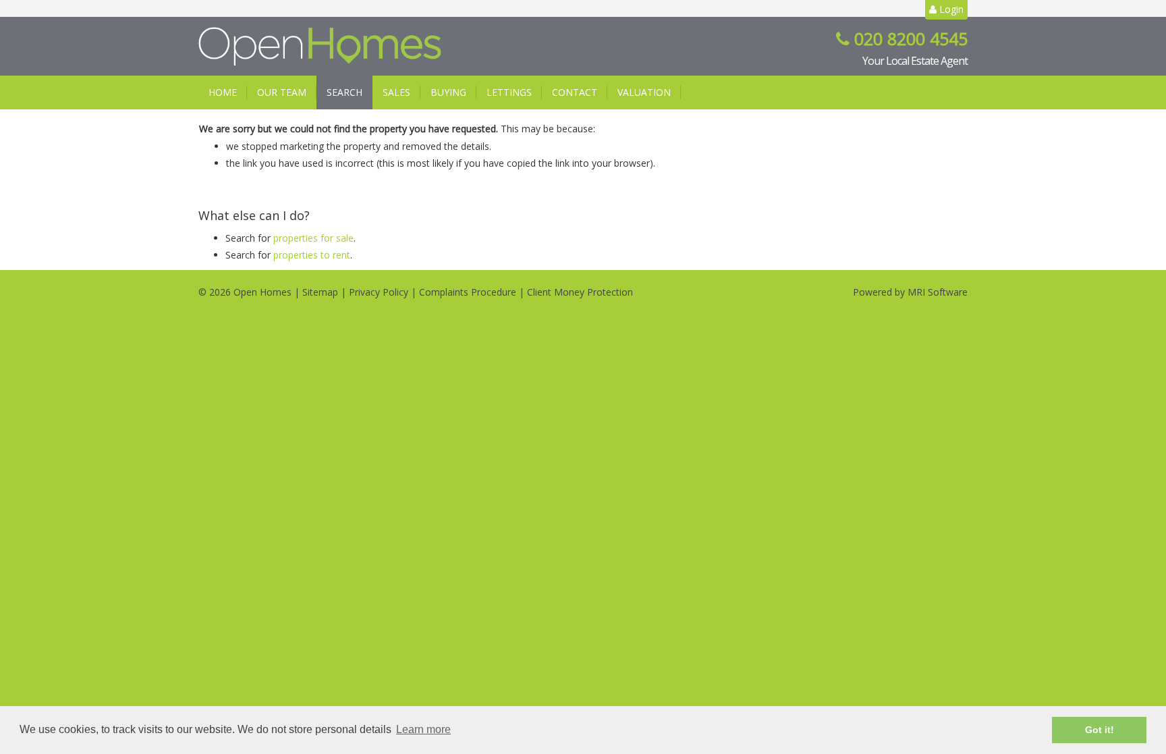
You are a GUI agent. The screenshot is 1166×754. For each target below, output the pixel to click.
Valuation (644, 92)
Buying (448, 92)
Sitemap (320, 292)
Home (223, 92)
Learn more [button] (423, 729)
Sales (396, 92)
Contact (574, 92)
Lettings (509, 92)
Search (344, 92)
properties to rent (311, 254)
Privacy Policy (378, 292)
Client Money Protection (580, 292)
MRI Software (938, 292)
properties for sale (313, 238)
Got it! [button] (1099, 729)
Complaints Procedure (467, 292)
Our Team (281, 92)
